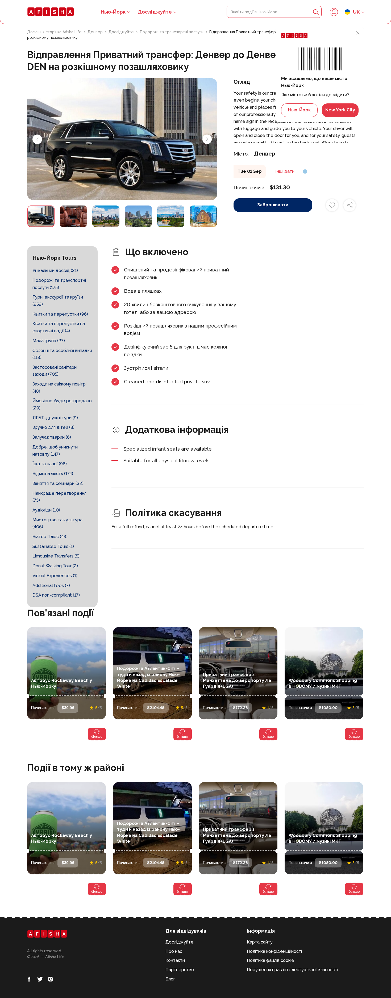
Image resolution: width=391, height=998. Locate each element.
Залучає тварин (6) (51, 437)
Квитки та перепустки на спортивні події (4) (58, 327)
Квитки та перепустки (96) (60, 314)
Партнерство (179, 969)
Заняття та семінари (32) (58, 483)
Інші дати (284, 171)
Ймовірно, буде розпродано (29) (62, 404)
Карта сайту (260, 942)
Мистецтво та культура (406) (57, 523)
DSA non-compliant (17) (56, 595)
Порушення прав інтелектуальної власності (292, 969)
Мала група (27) (48, 340)
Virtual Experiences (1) (54, 575)
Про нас (173, 951)
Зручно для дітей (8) (53, 427)
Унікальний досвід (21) (55, 270)
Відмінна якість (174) (52, 473)
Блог (170, 979)
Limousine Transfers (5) (56, 556)
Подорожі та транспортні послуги (172, 32)
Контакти (175, 960)
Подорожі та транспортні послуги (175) (59, 284)
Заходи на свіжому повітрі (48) (59, 387)
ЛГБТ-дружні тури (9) (55, 417)
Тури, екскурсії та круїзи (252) (57, 301)
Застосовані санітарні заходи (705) (54, 371)
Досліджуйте (155, 12)
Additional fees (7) (51, 585)
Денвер (96, 32)
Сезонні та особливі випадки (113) (62, 354)
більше (96, 737)
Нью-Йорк (299, 109)
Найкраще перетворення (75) (59, 497)
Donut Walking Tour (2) (55, 565)
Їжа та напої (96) (49, 463)
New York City (340, 109)
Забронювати (272, 204)
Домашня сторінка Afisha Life (55, 32)
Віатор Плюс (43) (50, 536)
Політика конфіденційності (274, 951)
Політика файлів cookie (270, 960)
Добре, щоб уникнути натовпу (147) (55, 451)
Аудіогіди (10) (46, 510)
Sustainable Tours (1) (53, 546)
